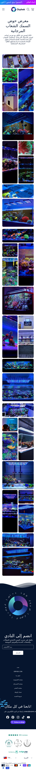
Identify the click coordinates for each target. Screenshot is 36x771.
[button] (3, 9)
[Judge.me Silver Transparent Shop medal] (18, 743)
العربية (26, 758)
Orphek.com (18, 671)
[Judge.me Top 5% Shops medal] (27, 743)
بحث (18, 667)
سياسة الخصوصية (18, 679)
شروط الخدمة (18, 696)
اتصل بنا (18, 675)
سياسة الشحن (18, 688)
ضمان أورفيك (18, 692)
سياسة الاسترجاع (18, 684)
